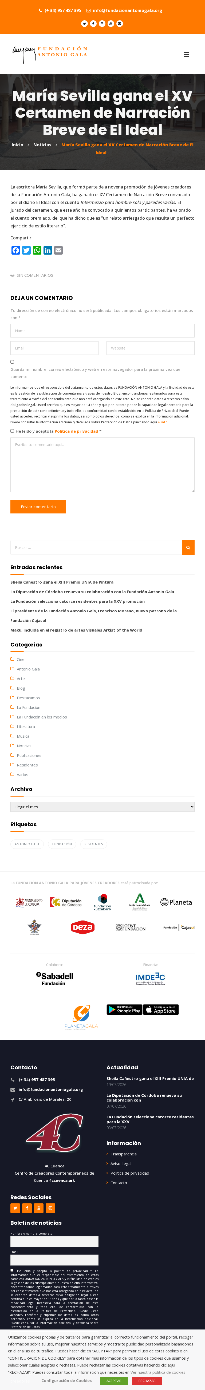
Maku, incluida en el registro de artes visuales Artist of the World (76, 630)
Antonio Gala (28, 669)
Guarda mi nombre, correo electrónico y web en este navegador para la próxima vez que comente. (95, 373)
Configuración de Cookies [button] (66, 1380)
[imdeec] (150, 978)
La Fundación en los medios (42, 717)
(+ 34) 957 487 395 (62, 10)
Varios (22, 774)
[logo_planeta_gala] (81, 1017)
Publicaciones (29, 755)
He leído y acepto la (58, 431)
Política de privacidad (77, 431)
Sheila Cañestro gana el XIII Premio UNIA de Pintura (61, 582)
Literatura (26, 726)
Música (23, 736)
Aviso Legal (121, 1163)
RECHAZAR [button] (147, 1380)
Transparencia (124, 1153)
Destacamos (28, 697)
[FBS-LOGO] (54, 978)
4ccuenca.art (62, 1180)
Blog (21, 688)
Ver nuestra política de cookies (158, 1372)
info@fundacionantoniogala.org (127, 10)
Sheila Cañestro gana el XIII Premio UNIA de (150, 1078)
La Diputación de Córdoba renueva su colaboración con (144, 1097)
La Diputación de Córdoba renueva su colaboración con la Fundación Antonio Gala (92, 591)
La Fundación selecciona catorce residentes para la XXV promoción (77, 601)
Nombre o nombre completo (31, 1233)
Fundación (62, 844)
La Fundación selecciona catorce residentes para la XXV (150, 1119)
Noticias (24, 745)
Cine (21, 659)
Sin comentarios (35, 275)
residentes (94, 844)
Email (14, 1252)
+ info (163, 422)
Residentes (27, 765)
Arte (21, 678)
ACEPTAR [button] (114, 1380)
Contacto (119, 1182)
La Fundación (28, 707)
